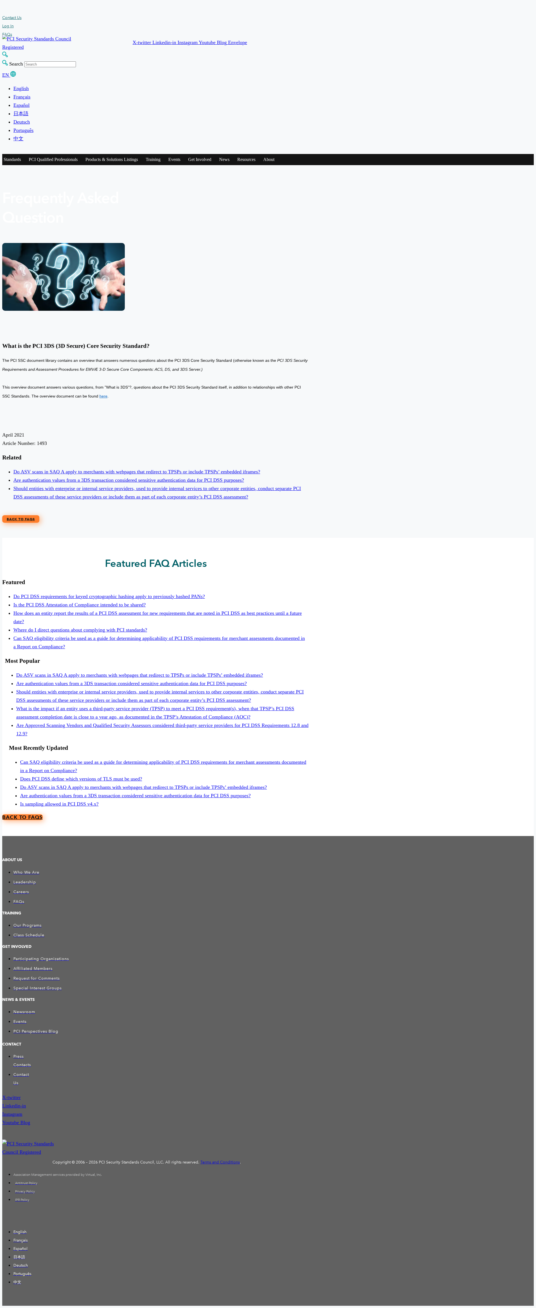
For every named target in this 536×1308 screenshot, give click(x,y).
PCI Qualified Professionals (53, 159)
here (103, 396)
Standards (12, 159)
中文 (18, 138)
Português (23, 130)
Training (153, 159)
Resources (246, 159)
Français (21, 97)
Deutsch (21, 122)
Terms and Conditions (220, 1162)
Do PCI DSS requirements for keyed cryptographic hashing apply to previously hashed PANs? (109, 596)
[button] (142, 42)
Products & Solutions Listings (111, 159)
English (21, 88)
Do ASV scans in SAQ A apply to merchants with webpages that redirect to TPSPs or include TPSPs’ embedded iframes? (136, 471)
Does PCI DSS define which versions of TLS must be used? (81, 779)
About (268, 159)
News (224, 159)
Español (21, 105)
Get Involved (199, 159)
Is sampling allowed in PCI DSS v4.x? (59, 804)
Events (174, 159)
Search (16, 64)
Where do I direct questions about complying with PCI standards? (80, 630)
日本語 (20, 113)
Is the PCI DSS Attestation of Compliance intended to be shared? (79, 605)
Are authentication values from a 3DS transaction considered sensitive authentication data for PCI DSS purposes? (128, 480)
